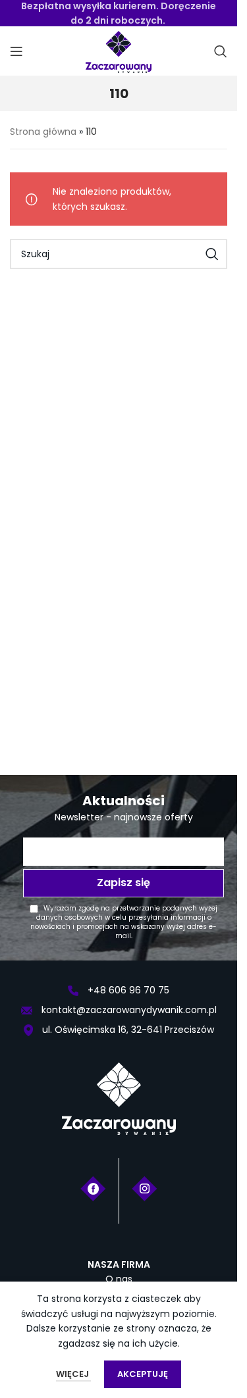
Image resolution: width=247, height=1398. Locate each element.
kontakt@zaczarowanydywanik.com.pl (128, 1009)
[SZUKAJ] (212, 254)
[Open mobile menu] (16, 51)
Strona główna (43, 131)
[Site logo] (118, 50)
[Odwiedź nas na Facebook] (93, 1187)
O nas (118, 1279)
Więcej (73, 1374)
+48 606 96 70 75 (127, 990)
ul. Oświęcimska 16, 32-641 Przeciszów (127, 1029)
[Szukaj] (220, 51)
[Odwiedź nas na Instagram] (144, 1187)
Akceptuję (142, 1374)
